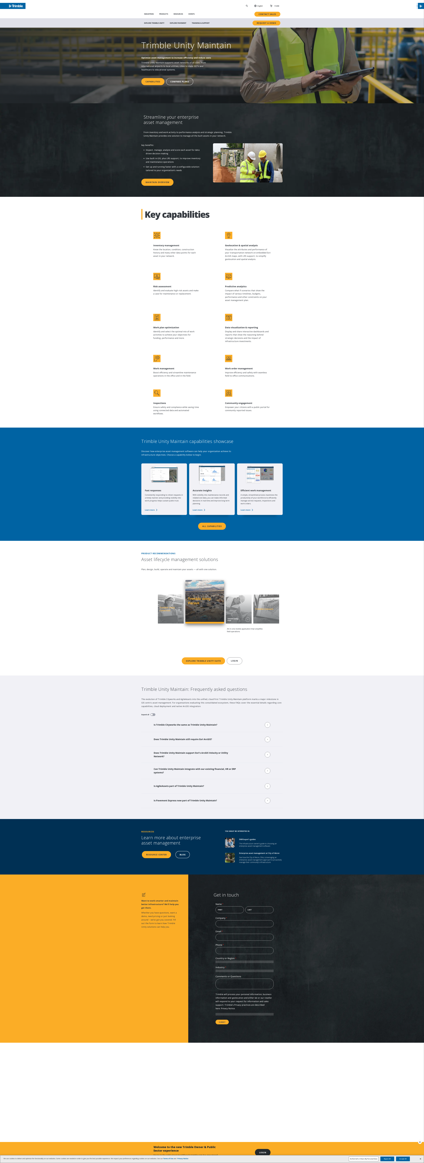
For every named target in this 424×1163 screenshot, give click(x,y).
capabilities (153, 81)
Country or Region (231, 958)
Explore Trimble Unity (154, 23)
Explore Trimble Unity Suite (203, 661)
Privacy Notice (229, 1017)
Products (163, 14)
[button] (257, 6)
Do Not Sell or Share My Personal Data (363, 1159)
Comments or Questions (229, 985)
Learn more (150, 510)
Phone (225, 944)
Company (226, 918)
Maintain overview (157, 182)
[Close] (420, 1158)
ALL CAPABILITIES (212, 526)
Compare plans (179, 81)
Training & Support (201, 23)
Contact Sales (267, 14)
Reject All (387, 1159)
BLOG (183, 854)
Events (191, 14)
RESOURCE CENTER (156, 854)
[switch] (152, 714)
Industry (226, 971)
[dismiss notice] (420, 1142)
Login (234, 660)
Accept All (403, 1159)
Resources (178, 14)
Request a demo (266, 23)
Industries (149, 14)
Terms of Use (168, 1158)
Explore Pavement (178, 23)
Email (224, 931)
